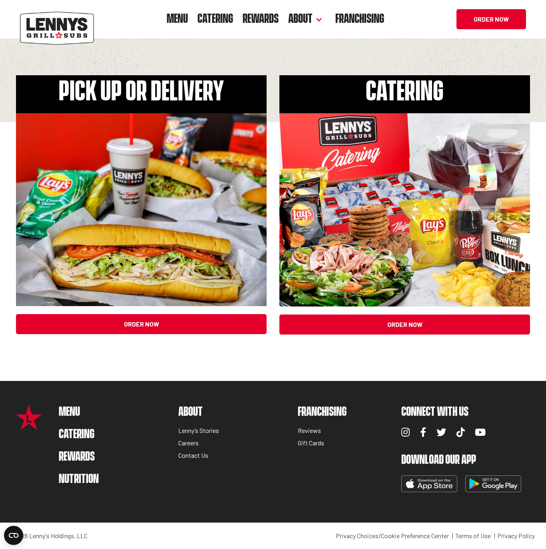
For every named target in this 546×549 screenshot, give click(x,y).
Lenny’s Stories (198, 430)
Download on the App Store (429, 483)
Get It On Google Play (493, 483)
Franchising (359, 19)
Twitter (441, 432)
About (300, 19)
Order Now (491, 19)
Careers (188, 443)
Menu (177, 19)
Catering (215, 19)
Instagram (405, 432)
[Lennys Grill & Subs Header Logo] (57, 18)
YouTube (480, 432)
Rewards (261, 19)
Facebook (423, 432)
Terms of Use (473, 536)
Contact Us (193, 455)
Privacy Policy (516, 536)
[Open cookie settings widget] (13, 535)
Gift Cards (311, 443)
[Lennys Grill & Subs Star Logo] (29, 425)
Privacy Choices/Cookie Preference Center (392, 536)
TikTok (460, 432)
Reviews (309, 430)
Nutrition (79, 479)
